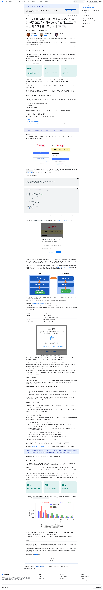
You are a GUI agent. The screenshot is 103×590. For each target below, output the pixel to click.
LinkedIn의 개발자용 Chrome (86, 580)
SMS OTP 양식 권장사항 (62, 220)
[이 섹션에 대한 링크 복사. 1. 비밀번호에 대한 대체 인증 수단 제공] (46, 114)
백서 (66, 452)
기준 (28, 1)
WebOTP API (30, 172)
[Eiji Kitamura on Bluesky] (36, 36)
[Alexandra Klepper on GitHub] (45, 36)
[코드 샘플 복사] (78, 179)
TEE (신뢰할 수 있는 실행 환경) (63, 267)
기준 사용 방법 (34, 1)
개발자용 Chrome (63, 576)
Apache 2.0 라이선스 (71, 565)
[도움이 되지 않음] (76, 16)
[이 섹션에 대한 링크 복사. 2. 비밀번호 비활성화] (37, 378)
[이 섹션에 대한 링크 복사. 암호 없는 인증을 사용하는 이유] (45, 50)
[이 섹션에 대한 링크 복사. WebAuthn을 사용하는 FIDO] (38, 257)
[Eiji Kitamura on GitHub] (33, 36)
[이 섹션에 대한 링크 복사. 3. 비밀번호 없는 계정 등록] (40, 402)
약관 (2, 587)
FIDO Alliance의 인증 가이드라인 (38, 303)
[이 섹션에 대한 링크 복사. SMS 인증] (31, 134)
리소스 (18, 1)
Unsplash (36, 554)
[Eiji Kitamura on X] (31, 36)
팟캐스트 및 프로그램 (64, 582)
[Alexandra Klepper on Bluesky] (46, 36)
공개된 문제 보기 (42, 578)
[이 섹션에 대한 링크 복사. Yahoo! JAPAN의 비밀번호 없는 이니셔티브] (53, 95)
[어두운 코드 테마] (77, 179)
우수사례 (46, 1)
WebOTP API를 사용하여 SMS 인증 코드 (40, 446)
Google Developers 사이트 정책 (40, 566)
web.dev (27, 15)
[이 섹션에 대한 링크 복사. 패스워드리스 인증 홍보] (38, 460)
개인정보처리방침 (7, 587)
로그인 (100, 1)
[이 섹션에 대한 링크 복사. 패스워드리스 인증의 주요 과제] (42, 415)
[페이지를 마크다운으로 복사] (63, 27)
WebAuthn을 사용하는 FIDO (34, 121)
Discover (23, 1)
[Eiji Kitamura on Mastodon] (35, 36)
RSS (82, 582)
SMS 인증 (30, 119)
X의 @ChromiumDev (85, 576)
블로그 (41, 1)
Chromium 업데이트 (64, 578)
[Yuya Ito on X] (60, 36)
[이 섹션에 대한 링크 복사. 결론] (30, 540)
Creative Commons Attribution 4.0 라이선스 (46, 565)
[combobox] (79, 1)
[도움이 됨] (74, 16)
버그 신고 (40, 576)
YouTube (83, 578)
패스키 (36, 450)
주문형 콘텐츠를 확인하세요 (45, 6)
